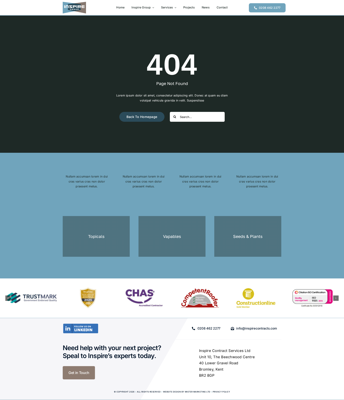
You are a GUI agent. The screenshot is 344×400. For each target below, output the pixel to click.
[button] (8, 298)
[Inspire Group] (74, 3)
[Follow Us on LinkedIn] (81, 325)
